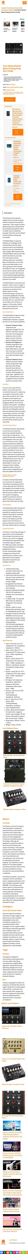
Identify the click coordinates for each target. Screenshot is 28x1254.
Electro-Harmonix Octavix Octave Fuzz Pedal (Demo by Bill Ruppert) (12, 1174)
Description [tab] (8, 213)
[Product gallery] (14, 49)
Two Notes (10, 8)
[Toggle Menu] (24, 2)
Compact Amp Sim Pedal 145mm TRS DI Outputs (17, 179)
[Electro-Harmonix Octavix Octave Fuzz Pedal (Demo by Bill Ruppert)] (11, 1165)
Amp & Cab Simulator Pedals (14, 87)
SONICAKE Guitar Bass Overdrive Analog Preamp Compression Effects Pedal (17, 148)
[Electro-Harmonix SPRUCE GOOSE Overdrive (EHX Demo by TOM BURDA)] (11, 1147)
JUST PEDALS (13, 1240)
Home (3, 8)
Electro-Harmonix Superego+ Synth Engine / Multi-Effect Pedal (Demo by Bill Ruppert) (12, 1193)
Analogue (8, 90)
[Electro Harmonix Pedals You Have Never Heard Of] (11, 1221)
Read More (10, 99)
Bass (13, 90)
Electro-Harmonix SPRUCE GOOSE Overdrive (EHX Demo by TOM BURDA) (12, 1155)
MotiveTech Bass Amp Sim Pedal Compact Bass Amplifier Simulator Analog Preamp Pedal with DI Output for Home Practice (17, 116)
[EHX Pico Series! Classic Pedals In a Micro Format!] (11, 1203)
